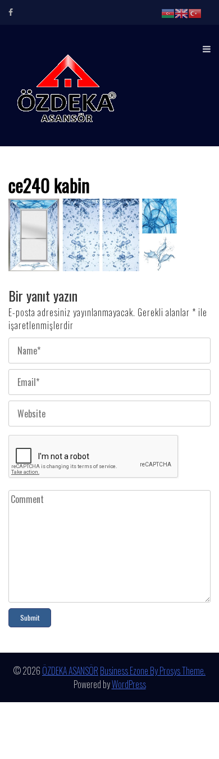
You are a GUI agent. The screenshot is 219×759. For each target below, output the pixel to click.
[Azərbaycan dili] (168, 12)
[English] (181, 12)
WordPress (129, 684)
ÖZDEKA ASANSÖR (70, 670)
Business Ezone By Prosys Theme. (153, 670)
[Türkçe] (195, 12)
